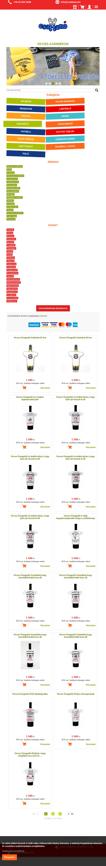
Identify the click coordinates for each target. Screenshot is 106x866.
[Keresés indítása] (96, 90)
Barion (44, 316)
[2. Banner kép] (49, 83)
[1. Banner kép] (46, 83)
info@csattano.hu (71, 2)
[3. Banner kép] (53, 83)
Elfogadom (9, 857)
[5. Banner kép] (60, 83)
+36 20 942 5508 (22, 2)
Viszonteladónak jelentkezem (53, 308)
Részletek (45, 388)
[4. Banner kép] (56, 83)
